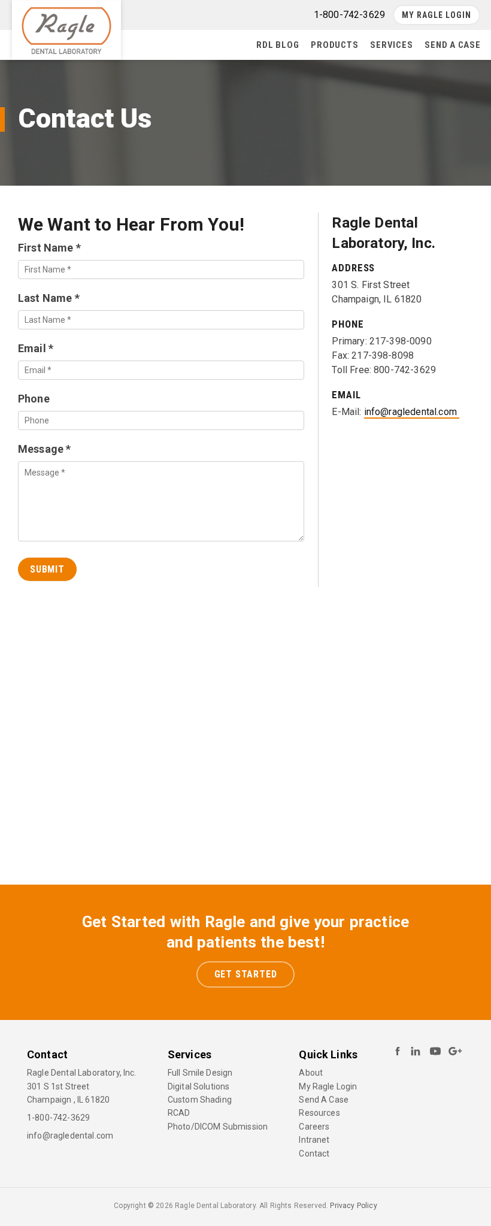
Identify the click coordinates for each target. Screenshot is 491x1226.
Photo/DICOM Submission (218, 1126)
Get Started (245, 974)
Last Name (49, 298)
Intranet (314, 1140)
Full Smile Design (200, 1072)
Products (334, 45)
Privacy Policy (353, 1205)
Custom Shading (200, 1099)
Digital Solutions (199, 1086)
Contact (314, 1153)
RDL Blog (277, 45)
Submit (47, 569)
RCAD (179, 1113)
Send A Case (452, 45)
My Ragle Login (436, 15)
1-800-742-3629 (58, 1117)
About (311, 1072)
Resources (319, 1113)
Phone (34, 398)
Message (44, 449)
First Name (49, 247)
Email (35, 348)
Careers (314, 1126)
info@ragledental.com (411, 411)
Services (391, 45)
